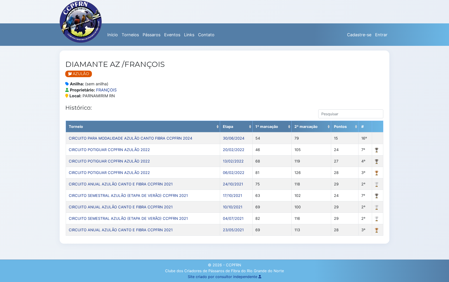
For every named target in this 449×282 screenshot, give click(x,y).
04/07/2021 (233, 218)
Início (112, 34)
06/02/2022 (233, 172)
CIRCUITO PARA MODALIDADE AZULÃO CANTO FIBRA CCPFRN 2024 (130, 138)
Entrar (381, 34)
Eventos (172, 34)
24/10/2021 (233, 184)
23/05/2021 (233, 230)
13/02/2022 (233, 161)
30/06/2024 (233, 138)
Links (189, 34)
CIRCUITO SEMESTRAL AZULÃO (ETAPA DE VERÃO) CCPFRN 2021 (128, 195)
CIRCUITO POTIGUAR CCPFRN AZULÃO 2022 (109, 149)
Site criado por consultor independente (223, 276)
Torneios (130, 34)
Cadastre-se (359, 34)
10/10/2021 (232, 207)
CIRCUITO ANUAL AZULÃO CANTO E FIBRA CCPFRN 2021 (121, 184)
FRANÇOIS (106, 89)
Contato (206, 34)
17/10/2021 (232, 195)
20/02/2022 (233, 149)
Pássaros (151, 34)
